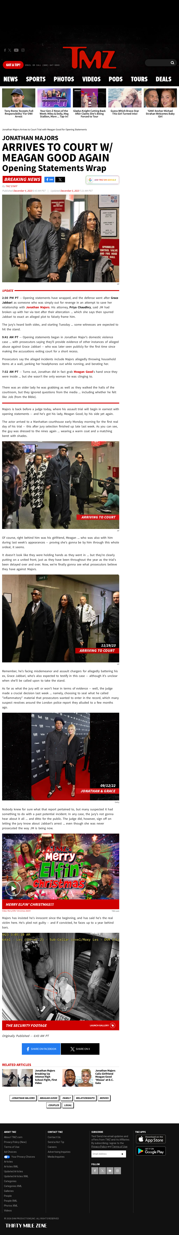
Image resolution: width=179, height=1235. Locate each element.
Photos (64, 79)
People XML (10, 1200)
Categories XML (13, 1186)
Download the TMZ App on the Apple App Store (151, 1139)
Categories (10, 1181)
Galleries (9, 1191)
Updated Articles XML (16, 1176)
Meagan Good (48, 1098)
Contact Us (54, 1137)
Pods (116, 79)
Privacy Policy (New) (15, 1142)
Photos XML (11, 1205)
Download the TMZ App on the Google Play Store (151, 1151)
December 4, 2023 (23, 190)
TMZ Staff (11, 186)
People (8, 1195)
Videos (91, 79)
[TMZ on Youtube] (16, 50)
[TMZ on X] (10, 50)
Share (43, 1049)
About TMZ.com (13, 1137)
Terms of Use (11, 1147)
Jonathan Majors (23, 1098)
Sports (35, 79)
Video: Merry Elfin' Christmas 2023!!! (16, 911)
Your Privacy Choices (23, 1156)
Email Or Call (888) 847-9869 (42, 65)
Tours (139, 79)
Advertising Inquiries (59, 1151)
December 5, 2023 (70, 190)
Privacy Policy (99, 1146)
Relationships (85, 1098)
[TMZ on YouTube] (109, 1170)
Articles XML (11, 1166)
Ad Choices (10, 1151)
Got (13, 65)
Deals (163, 79)
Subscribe (122, 1153)
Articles (8, 1161)
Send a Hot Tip (56, 1142)
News (10, 79)
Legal (68, 1105)
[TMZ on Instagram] (23, 50)
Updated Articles (13, 1171)
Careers (52, 1147)
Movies (104, 1098)
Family (66, 1098)
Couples (53, 1105)
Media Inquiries (56, 1156)
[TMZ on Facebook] (5, 50)
